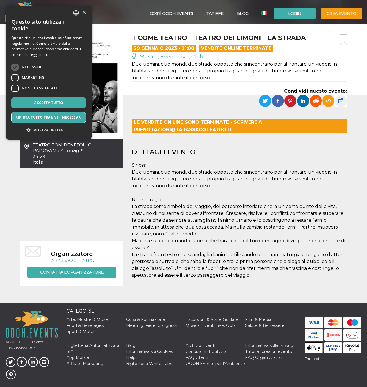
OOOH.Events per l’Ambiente (215, 363)
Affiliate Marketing (85, 363)
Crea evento (341, 13)
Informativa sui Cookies (149, 351)
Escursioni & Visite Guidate (212, 319)
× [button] (84, 13)
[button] (48, 130)
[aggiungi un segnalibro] (343, 39)
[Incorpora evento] (328, 101)
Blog (242, 13)
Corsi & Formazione (145, 319)
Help (131, 357)
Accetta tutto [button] (48, 102)
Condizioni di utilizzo (206, 351)
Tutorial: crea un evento (268, 351)
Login (294, 13)
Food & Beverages (85, 325)
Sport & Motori (81, 331)
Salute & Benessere (264, 325)
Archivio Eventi (200, 345)
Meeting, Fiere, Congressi (151, 325)
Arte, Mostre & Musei (88, 319)
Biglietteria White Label (149, 363)
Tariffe (214, 13)
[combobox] (76, 13)
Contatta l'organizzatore (72, 272)
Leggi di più (38, 54)
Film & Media (258, 319)
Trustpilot (312, 359)
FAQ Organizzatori (263, 357)
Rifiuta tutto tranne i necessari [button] (48, 117)
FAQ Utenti (197, 357)
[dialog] (49, 73)
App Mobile (78, 357)
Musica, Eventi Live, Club (170, 57)
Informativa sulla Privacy (269, 345)
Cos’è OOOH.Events (171, 13)
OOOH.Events (30, 342)
